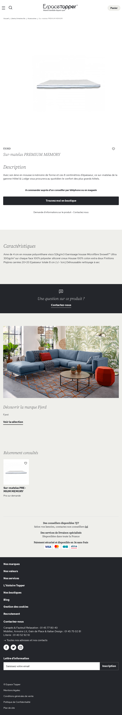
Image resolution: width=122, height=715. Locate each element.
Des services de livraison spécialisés (61, 532)
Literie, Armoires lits (18, 18)
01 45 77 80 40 (49, 627)
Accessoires (32, 18)
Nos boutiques (12, 592)
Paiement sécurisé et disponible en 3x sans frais (61, 542)
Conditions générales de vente (18, 696)
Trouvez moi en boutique (61, 200)
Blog (6, 599)
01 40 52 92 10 (21, 635)
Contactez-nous (61, 305)
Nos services (11, 578)
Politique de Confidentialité (16, 702)
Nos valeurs (10, 571)
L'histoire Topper (14, 585)
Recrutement (11, 614)
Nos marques (11, 564)
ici (86, 526)
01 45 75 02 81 (72, 631)
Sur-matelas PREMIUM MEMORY (14, 489)
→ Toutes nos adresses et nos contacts (25, 640)
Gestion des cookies (15, 606)
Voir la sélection (13, 422)
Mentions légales (11, 690)
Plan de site (9, 707)
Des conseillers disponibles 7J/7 (61, 523)
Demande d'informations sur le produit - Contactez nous (61, 212)
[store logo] (61, 7)
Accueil (6, 18)
